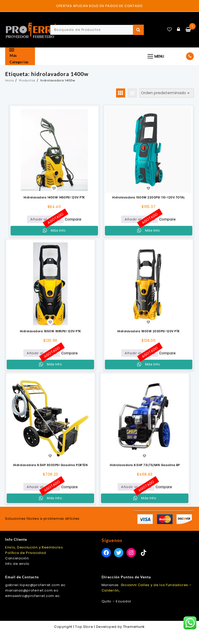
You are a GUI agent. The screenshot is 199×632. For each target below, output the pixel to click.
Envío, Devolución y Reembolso (34, 547)
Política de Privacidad (25, 552)
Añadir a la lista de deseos (54, 188)
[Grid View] (120, 93)
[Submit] (138, 30)
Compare (73, 219)
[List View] (132, 93)
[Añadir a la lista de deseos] (54, 150)
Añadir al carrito (45, 219)
